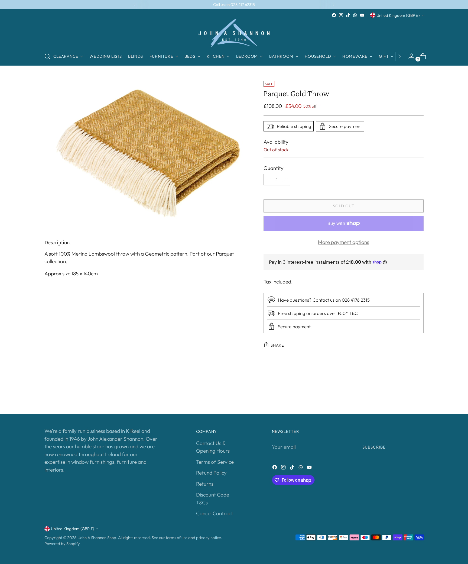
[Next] (333, 4)
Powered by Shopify (62, 543)
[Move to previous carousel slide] (406, 395)
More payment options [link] (343, 242)
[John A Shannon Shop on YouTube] (362, 15)
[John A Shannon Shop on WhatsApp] (355, 15)
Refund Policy (211, 472)
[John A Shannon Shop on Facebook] (334, 15)
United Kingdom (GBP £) (398, 15)
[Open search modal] (47, 56)
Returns (204, 484)
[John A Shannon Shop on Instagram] (341, 15)
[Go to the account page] (409, 56)
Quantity (274, 168)
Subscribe (374, 447)
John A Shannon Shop (97, 537)
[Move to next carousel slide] (419, 395)
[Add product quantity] (285, 179)
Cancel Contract (214, 513)
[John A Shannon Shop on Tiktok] (348, 15)
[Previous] (135, 4)
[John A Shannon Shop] (234, 33)
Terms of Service (215, 462)
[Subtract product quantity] (269, 179)
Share (277, 345)
